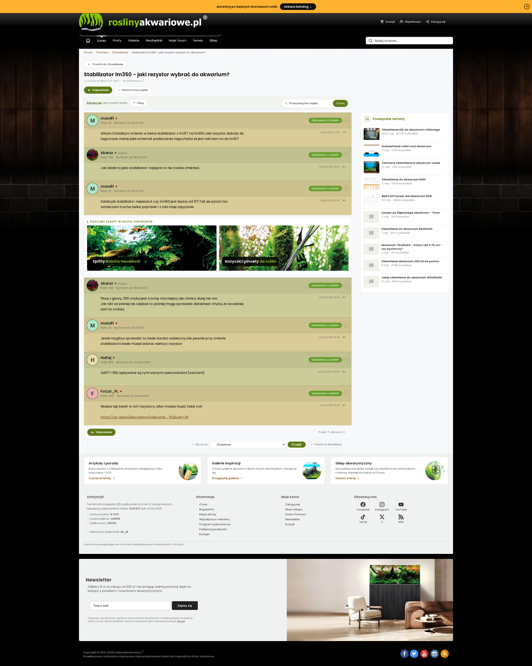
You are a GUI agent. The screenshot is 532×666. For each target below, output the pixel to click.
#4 (344, 297)
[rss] (445, 657)
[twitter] (414, 657)
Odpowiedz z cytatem (325, 120)
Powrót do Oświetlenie (108, 64)
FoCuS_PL (109, 391)
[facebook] (404, 654)
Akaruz (107, 153)
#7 (344, 405)
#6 (344, 371)
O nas (203, 504)
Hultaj (106, 358)
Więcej (181, 621)
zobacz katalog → (298, 7)
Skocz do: (202, 444)
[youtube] (424, 657)
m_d (124, 532)
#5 (344, 337)
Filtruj (140, 103)
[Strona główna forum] (88, 40)
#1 (344, 132)
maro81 (107, 118)
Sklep (213, 40)
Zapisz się (185, 605)
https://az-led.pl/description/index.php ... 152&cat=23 (144, 417)
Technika (102, 52)
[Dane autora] (346, 120)
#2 (344, 166)
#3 (344, 200)
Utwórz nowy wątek (135, 90)
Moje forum (177, 40)
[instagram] (434, 657)
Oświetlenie (120, 52)
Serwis (198, 40)
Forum (88, 52)
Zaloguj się (94, 103)
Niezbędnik (154, 40)
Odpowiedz (100, 90)
